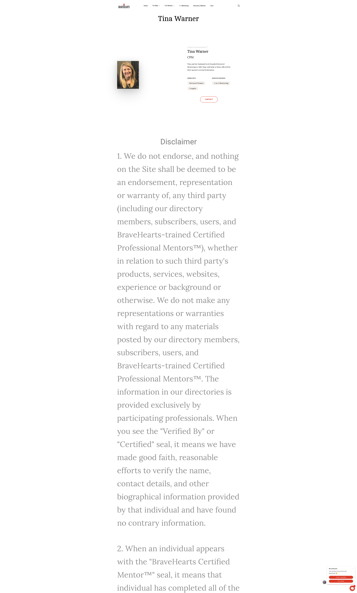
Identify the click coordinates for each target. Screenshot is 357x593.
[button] (209, 99)
